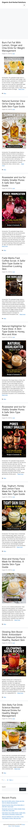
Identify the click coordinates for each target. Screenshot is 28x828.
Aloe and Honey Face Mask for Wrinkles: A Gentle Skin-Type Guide (13, 562)
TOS (13, 826)
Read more (21, 89)
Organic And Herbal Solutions (14, 2)
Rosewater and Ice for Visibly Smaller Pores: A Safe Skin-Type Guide (14, 181)
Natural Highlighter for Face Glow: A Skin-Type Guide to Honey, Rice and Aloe (14, 330)
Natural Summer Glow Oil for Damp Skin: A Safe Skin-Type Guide (13, 104)
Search (4, 786)
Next (11, 780)
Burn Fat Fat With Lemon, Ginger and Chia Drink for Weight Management (13, 46)
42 (8, 780)
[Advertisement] (14, 23)
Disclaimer (17, 826)
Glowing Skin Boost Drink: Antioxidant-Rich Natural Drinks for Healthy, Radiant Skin (14, 635)
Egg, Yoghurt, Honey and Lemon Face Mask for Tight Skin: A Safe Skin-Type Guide (14, 489)
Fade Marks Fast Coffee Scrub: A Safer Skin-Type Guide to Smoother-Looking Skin (13, 263)
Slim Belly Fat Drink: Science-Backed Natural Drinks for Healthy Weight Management (12, 710)
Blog (5, 93)
